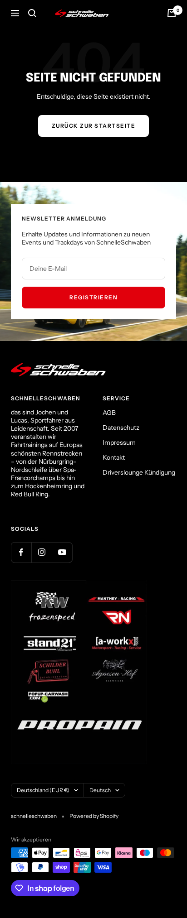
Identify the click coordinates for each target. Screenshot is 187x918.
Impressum (119, 442)
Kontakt (114, 457)
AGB (109, 413)
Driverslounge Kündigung (139, 472)
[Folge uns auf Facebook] (21, 552)
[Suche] (32, 13)
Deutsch (100, 790)
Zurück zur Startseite (94, 125)
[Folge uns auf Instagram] (41, 552)
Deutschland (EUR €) (43, 790)
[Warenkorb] (171, 13)
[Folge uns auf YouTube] (62, 552)
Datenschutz (121, 427)
